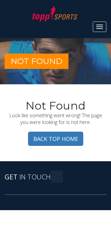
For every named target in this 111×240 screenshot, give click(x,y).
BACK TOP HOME (55, 138)
